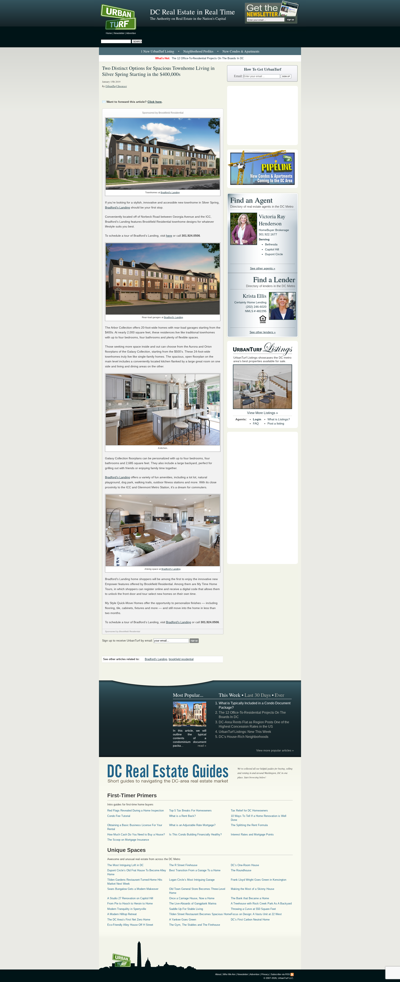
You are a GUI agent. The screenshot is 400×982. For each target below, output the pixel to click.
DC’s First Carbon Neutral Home (250, 919)
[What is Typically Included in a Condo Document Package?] (190, 726)
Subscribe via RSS (280, 974)
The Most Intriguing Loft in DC (125, 865)
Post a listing (276, 423)
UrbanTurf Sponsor (116, 86)
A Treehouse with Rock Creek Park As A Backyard (261, 903)
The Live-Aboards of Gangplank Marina (192, 903)
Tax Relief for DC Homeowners (249, 810)
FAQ (256, 423)
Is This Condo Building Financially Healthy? (195, 834)
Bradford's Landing (170, 192)
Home (109, 33)
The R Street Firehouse (183, 865)
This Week (229, 695)
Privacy (265, 974)
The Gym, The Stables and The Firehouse (194, 924)
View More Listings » (262, 413)
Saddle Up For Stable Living (186, 908)
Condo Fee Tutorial (118, 815)
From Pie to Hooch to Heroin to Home (130, 903)
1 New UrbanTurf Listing (157, 51)
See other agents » (262, 268)
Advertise (131, 33)
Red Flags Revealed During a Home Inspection (135, 810)
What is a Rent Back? (182, 815)
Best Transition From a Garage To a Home (194, 870)
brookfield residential (181, 659)
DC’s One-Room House (245, 865)
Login (257, 419)
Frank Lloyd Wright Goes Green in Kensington (258, 879)
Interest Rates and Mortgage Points (252, 834)
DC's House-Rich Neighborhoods (243, 736)
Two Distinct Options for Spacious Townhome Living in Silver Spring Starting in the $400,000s (158, 71)
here (169, 235)
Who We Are (229, 974)
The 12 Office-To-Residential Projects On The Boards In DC (208, 58)
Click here (155, 101)
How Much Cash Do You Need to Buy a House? (136, 834)
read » (202, 745)
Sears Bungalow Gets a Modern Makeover (132, 888)
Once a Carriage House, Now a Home (191, 898)
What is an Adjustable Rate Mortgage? (192, 825)
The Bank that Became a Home (250, 898)
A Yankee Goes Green (182, 919)
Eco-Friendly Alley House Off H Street (130, 924)
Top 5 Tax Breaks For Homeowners (190, 810)
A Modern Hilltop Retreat (122, 914)
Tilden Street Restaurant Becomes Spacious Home (200, 914)
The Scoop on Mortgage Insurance (128, 839)
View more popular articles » (275, 750)
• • (200, 51)
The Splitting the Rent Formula (249, 825)
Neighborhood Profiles (198, 51)
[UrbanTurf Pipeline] (262, 187)
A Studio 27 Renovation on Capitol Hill (130, 898)
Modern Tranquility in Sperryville (126, 908)
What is (279, 419)
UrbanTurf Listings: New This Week (245, 731)
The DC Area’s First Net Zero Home (128, 919)
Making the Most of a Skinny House (252, 888)
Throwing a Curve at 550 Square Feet (253, 908)
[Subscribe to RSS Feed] (292, 974)
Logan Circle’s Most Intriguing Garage (192, 879)
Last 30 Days (258, 695)
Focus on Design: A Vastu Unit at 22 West (256, 914)
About (218, 974)
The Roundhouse (241, 870)
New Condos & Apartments (240, 51)
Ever (279, 695)
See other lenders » (263, 332)
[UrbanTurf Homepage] (122, 17)
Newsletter (119, 33)
